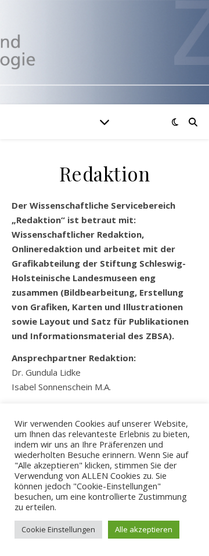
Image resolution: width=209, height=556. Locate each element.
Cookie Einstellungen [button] (58, 529)
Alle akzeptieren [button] (143, 529)
